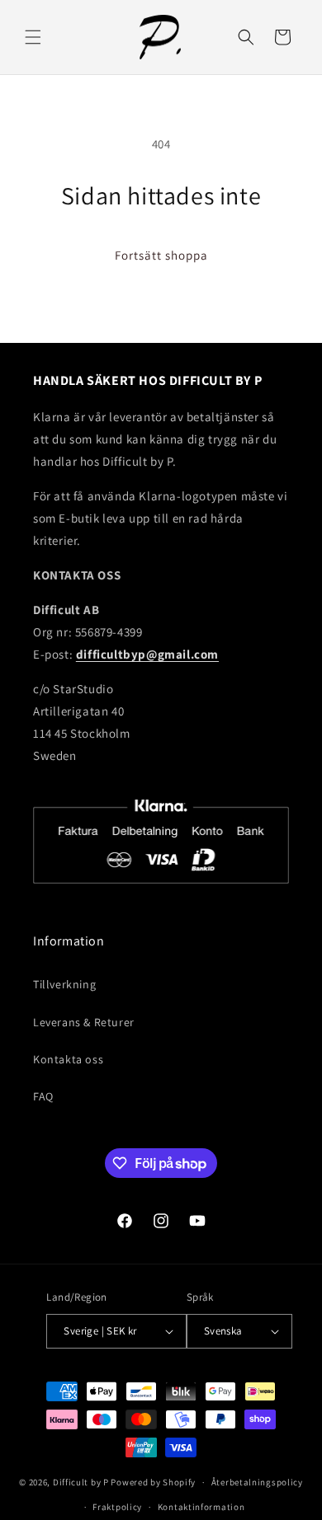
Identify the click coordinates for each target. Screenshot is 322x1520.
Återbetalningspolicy (257, 1482)
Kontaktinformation (201, 1507)
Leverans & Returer (84, 1022)
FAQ (43, 1096)
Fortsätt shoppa (161, 255)
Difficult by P (81, 1482)
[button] (33, 37)
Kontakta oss (68, 1059)
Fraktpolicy (117, 1507)
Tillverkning (64, 984)
